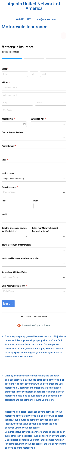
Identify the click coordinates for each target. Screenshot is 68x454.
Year (4, 200)
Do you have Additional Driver (14, 272)
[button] (63, 35)
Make (35, 200)
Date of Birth (12, 118)
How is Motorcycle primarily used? (16, 244)
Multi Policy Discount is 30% (18, 285)
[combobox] (50, 103)
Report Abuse (26, 316)
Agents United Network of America (34, 6)
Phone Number (12, 145)
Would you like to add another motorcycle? (20, 258)
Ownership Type (42, 118)
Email (8, 159)
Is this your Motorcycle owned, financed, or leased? (45, 229)
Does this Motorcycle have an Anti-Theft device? (14, 229)
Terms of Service (40, 316)
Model (4, 214)
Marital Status (8, 173)
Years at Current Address (12, 132)
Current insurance (14, 187)
